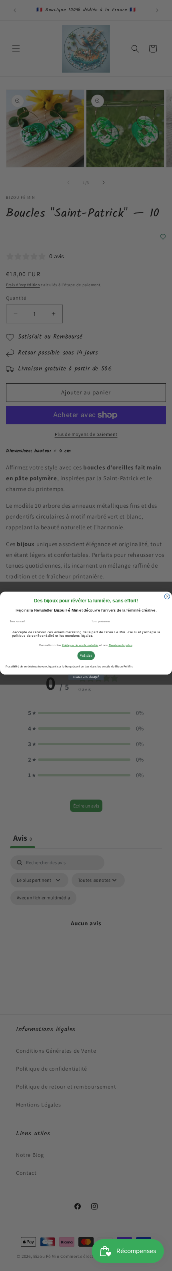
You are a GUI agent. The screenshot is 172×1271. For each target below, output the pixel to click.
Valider (86, 655)
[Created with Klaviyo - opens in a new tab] (86, 676)
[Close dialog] (167, 596)
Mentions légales (120, 645)
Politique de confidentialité (80, 645)
